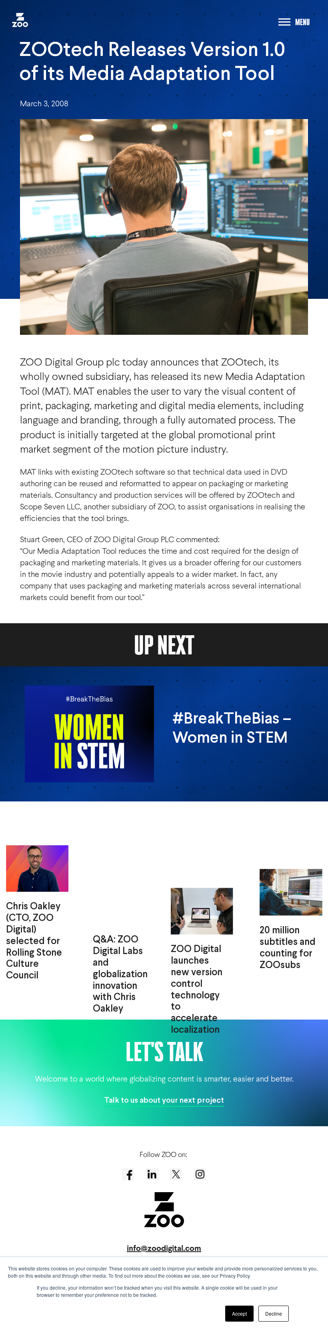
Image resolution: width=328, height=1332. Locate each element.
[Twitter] (176, 1174)
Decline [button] (273, 1313)
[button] (17, 18)
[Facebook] (128, 1174)
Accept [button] (239, 1313)
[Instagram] (200, 1174)
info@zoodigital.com (164, 1248)
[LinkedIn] (152, 1174)
